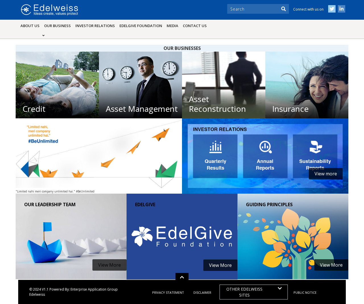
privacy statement (168, 292)
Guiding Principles (269, 204)
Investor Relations (95, 25)
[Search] (283, 9)
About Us (30, 25)
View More (109, 265)
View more (326, 174)
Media (172, 25)
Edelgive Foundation (140, 25)
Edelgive (145, 204)
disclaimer (202, 292)
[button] (182, 277)
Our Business (58, 25)
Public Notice (305, 292)
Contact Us (195, 25)
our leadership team (50, 204)
